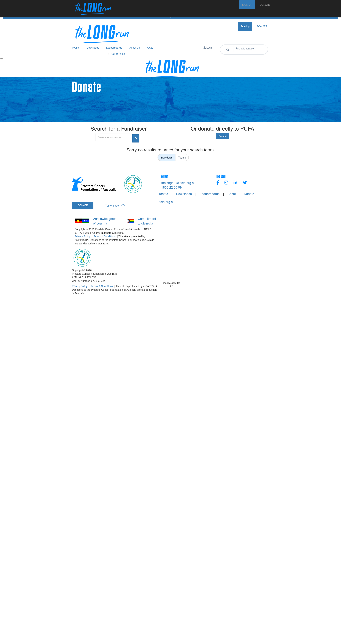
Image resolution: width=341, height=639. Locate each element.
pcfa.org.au (167, 201)
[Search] (227, 49)
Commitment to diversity (147, 220)
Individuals (166, 157)
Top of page (112, 205)
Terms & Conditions (105, 236)
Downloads (184, 193)
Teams (182, 157)
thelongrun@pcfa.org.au (178, 182)
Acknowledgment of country (105, 220)
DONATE (265, 4)
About (232, 193)
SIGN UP (247, 4)
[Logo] (91, 8)
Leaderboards (210, 193)
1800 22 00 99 (171, 187)
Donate (222, 136)
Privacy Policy (82, 236)
